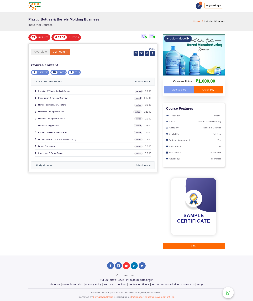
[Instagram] (147, 53)
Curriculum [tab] (60, 52)
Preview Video (177, 39)
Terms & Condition (115, 284)
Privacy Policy (93, 284)
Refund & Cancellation (165, 284)
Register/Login (213, 5)
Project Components (47, 146)
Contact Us (188, 284)
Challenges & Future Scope (50, 153)
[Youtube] (126, 265)
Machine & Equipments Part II (51, 118)
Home (196, 21)
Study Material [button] (91, 165)
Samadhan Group (103, 297)
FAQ (194, 246)
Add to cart (179, 89)
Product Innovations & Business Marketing (57, 139)
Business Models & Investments (52, 132)
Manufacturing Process (48, 125)
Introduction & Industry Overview (53, 98)
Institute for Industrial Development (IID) (153, 297)
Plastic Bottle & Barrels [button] (91, 81)
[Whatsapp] (135, 53)
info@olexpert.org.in (139, 280)
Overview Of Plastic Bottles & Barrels (54, 91)
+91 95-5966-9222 (112, 280)
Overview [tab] (40, 52)
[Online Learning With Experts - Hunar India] (34, 6)
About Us (55, 284)
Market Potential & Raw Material (52, 105)
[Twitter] (141, 53)
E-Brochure (69, 284)
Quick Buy (208, 89)
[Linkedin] (134, 265)
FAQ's (200, 284)
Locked (139, 91)
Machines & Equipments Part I (51, 112)
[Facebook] (152, 53)
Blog (80, 284)
